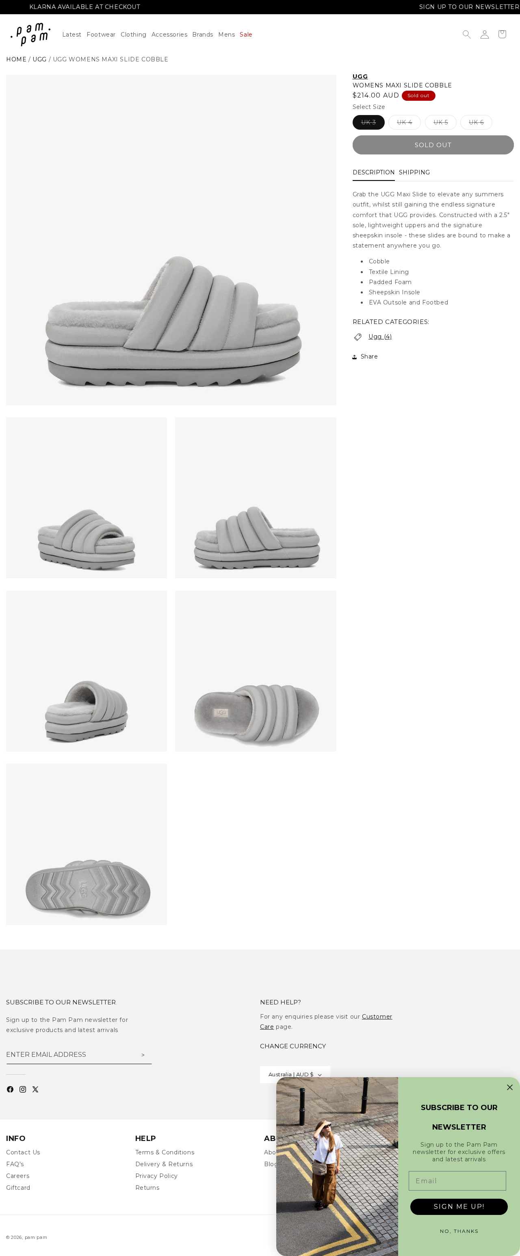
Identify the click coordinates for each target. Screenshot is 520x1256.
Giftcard (18, 1187)
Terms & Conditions (165, 1152)
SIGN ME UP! (459, 1206)
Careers (17, 1176)
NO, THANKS (459, 1231)
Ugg (39, 59)
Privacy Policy (156, 1176)
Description (374, 172)
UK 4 (409, 124)
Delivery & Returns (164, 1164)
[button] (136, 34)
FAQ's (15, 1164)
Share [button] (369, 357)
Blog (271, 1164)
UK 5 (445, 124)
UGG (360, 76)
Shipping (414, 172)
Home (16, 59)
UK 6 (480, 124)
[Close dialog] (510, 1087)
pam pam (36, 1237)
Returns (147, 1187)
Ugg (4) (380, 336)
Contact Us (23, 1152)
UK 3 (373, 124)
